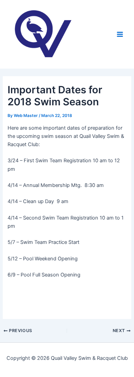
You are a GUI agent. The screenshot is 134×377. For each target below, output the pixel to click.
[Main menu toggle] (120, 34)
